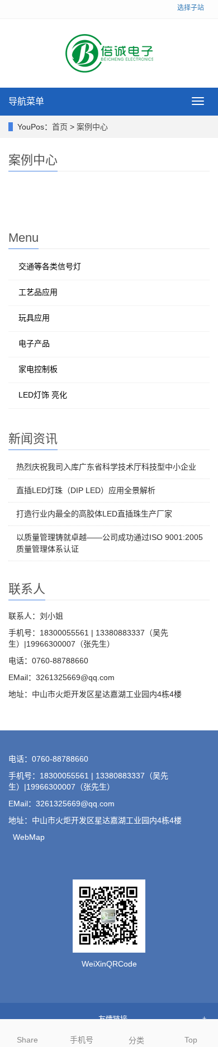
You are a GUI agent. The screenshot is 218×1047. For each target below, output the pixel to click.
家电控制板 (38, 369)
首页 (60, 126)
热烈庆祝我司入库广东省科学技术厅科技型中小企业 (106, 466)
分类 (136, 1040)
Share (27, 1039)
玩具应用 (34, 317)
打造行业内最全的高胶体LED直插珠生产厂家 (94, 513)
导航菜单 (26, 101)
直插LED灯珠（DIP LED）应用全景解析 (85, 490)
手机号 (81, 1039)
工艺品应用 (38, 292)
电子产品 (34, 343)
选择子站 (190, 8)
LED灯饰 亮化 (42, 394)
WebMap (29, 837)
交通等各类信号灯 (49, 266)
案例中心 (92, 126)
